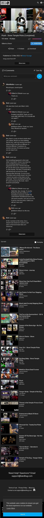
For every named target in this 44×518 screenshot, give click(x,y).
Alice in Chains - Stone (26, 336)
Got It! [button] (23, 514)
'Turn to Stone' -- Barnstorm (28, 447)
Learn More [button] (11, 508)
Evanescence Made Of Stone (28, 414)
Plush (21, 380)
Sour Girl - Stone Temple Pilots (29, 347)
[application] (22, 20)
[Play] (3, 31)
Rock (24, 55)
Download (32, 49)
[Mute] (35, 31)
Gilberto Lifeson (7, 43)
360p (38, 30)
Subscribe (37, 43)
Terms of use (13, 488)
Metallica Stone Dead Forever (29, 369)
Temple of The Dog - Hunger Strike (30, 458)
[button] (22, 21)
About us (31, 488)
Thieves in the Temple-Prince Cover (31, 403)
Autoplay (40, 242)
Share (12, 49)
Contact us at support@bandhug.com (20, 490)
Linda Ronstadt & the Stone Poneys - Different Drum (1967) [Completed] (30, 261)
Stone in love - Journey (27, 270)
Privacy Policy (23, 488)
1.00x (28, 30)
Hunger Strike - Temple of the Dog (30, 391)
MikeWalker (10, 84)
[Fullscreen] (41, 31)
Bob (7, 103)
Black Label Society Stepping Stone (31, 303)
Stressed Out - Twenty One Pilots (30, 425)
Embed (21, 49)
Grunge (29, 55)
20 (31, 30)
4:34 (30, 193)
